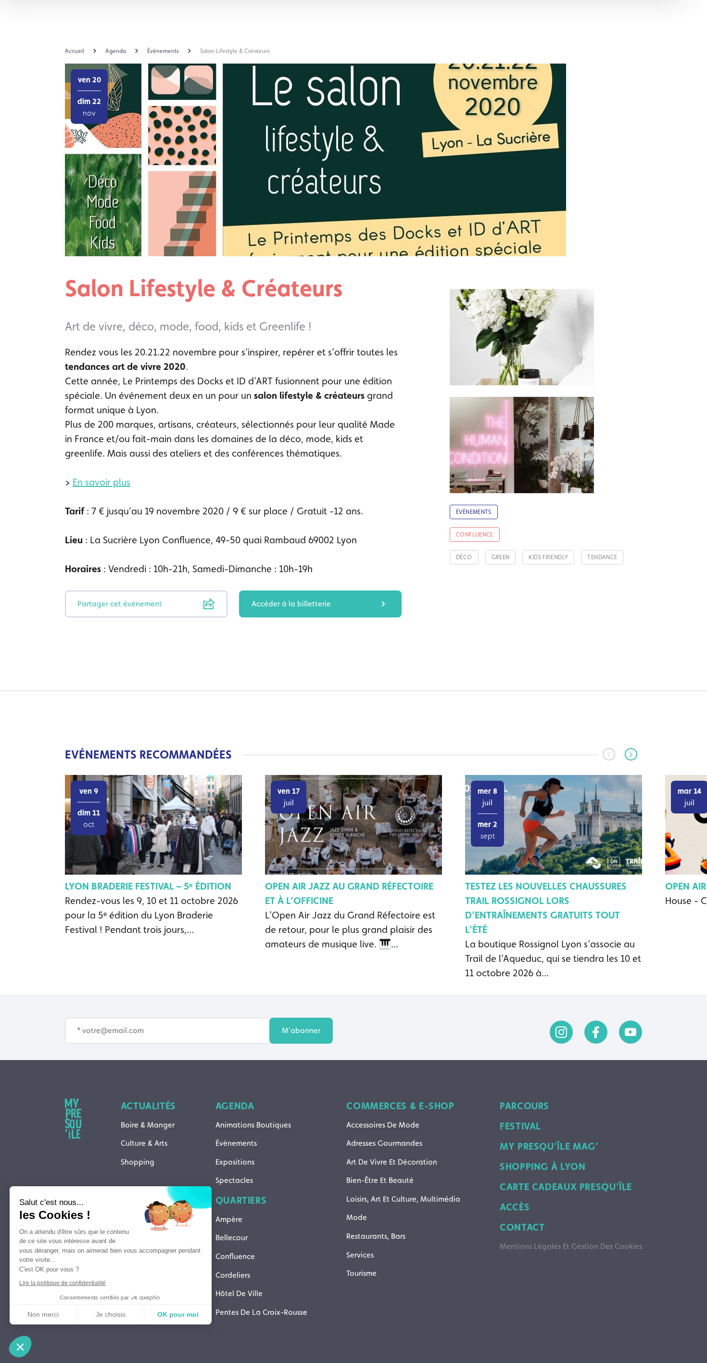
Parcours (524, 1106)
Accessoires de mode (382, 1124)
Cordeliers (232, 1275)
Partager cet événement (119, 603)
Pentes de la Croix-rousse (261, 1312)
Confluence (235, 1256)
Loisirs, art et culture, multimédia (403, 1199)
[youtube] (630, 1032)
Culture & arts (144, 1143)
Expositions (234, 1161)
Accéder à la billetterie (291, 603)
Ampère (228, 1219)
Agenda (234, 1106)
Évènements (236, 1143)
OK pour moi (178, 1314)
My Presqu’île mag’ (549, 1146)
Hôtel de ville (239, 1293)
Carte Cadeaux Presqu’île (566, 1187)
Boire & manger (148, 1124)
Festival (520, 1126)
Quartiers (241, 1200)
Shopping (137, 1161)
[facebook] (595, 1032)
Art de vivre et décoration (391, 1161)
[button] (631, 754)
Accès (515, 1207)
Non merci (43, 1314)
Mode (356, 1217)
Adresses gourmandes (384, 1143)
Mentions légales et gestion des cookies (571, 1246)
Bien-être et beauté (380, 1180)
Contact (522, 1227)
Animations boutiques (253, 1124)
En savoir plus (101, 482)
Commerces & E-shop (400, 1106)
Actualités (148, 1106)
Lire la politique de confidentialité (62, 1283)
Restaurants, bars (375, 1236)
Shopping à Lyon (542, 1166)
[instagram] (561, 1032)
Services (360, 1254)
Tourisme (361, 1273)
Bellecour (231, 1237)
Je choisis (111, 1314)
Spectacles (234, 1180)
